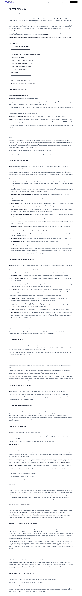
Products (55, 2)
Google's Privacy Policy (40, 349)
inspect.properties (25, 25)
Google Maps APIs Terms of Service (62, 348)
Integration (48, 2)
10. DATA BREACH (14, 72)
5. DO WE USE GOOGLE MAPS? (17, 57)
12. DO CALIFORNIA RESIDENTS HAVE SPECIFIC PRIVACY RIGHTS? (25, 78)
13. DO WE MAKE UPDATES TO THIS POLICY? (20, 81)
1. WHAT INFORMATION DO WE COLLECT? (20, 46)
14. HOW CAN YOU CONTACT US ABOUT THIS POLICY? (23, 83)
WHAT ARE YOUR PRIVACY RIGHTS (36, 191)
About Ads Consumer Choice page (63, 462)
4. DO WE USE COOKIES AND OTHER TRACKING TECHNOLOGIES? (25, 55)
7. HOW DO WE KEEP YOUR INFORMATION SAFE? (22, 63)
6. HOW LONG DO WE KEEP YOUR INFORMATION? (22, 60)
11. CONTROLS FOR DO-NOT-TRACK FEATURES (21, 75)
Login (66, 1)
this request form (20, 591)
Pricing (61, 2)
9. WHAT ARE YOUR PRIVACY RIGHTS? (19, 69)
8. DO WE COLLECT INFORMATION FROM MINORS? (22, 66)
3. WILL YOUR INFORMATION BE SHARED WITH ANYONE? (23, 52)
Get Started (73, 1)
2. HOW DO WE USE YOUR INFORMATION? (20, 49)
